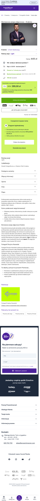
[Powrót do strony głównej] (2, 15)
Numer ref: (27, 114)
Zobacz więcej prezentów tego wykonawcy (14, 305)
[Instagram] (16, 459)
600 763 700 (8, 443)
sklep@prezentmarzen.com (25, 443)
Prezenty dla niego (7, 313)
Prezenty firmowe (31, 313)
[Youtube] (22, 459)
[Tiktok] (29, 459)
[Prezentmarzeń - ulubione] (34, 8)
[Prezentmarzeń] (8, 8)
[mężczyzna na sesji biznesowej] (19, 34)
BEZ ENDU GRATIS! (28, 74)
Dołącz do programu (19, 142)
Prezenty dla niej (20, 313)
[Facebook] (9, 459)
